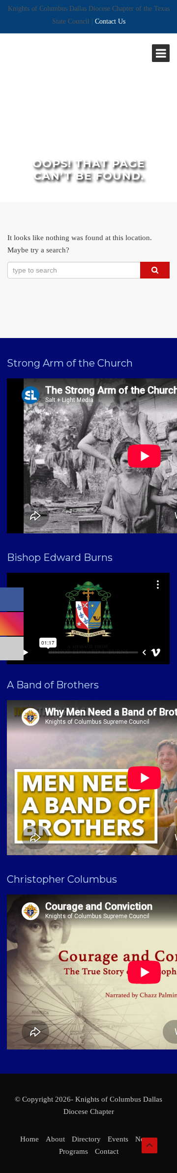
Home (29, 1139)
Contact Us (110, 21)
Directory (86, 1139)
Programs (73, 1151)
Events (118, 1139)
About (55, 1139)
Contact (106, 1151)
